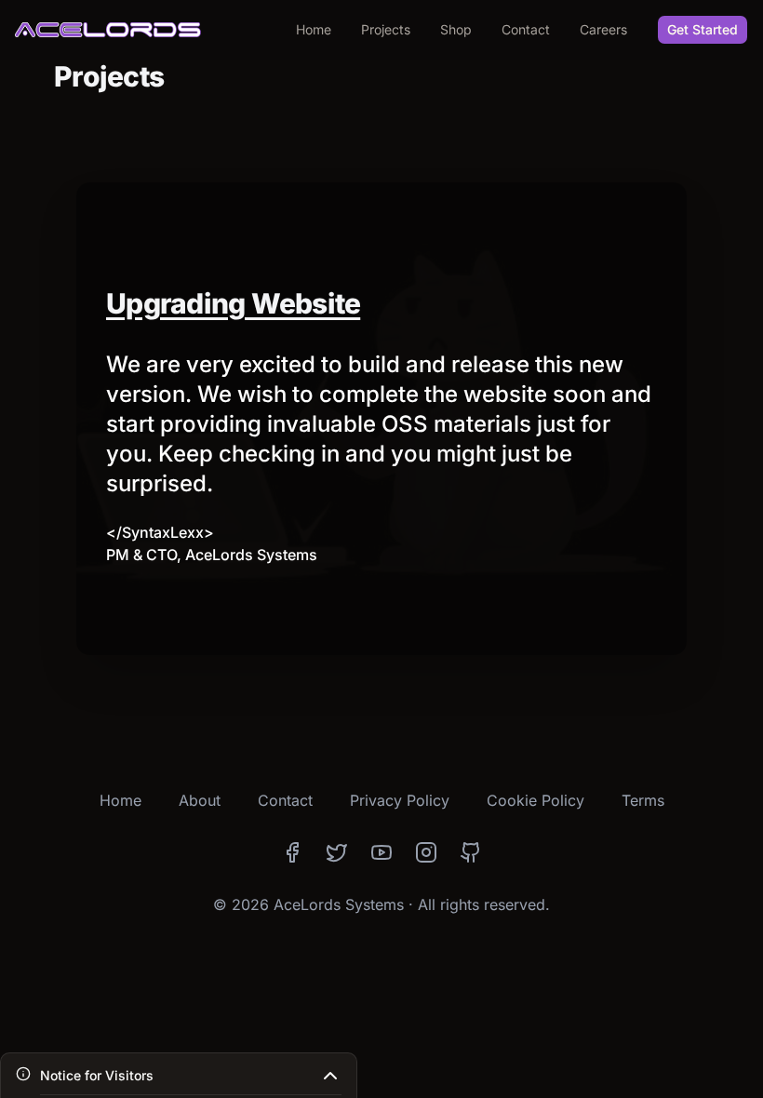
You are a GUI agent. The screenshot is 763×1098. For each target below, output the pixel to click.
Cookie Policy (535, 800)
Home (313, 29)
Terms (643, 800)
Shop (456, 29)
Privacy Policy (399, 800)
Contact (526, 29)
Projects (385, 29)
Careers (603, 29)
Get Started (702, 29)
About (200, 800)
